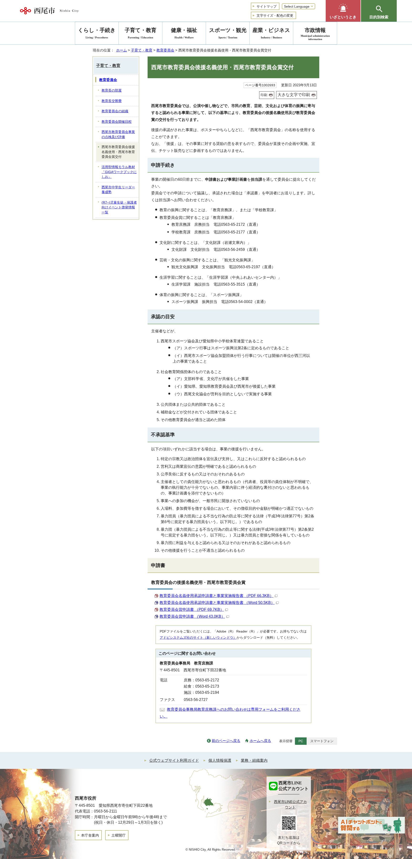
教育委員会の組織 (115, 111)
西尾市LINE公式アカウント (290, 804)
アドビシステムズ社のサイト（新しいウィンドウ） (198, 637)
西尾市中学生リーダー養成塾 (118, 189)
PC (301, 741)
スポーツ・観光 (228, 33)
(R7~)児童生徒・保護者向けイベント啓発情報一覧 (119, 207)
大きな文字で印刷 (294, 95)
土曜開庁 (118, 835)
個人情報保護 (219, 760)
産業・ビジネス (271, 33)
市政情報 (315, 34)
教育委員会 (165, 50)
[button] (343, 11)
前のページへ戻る (226, 741)
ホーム (121, 50)
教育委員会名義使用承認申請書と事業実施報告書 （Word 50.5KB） (217, 603)
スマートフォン (322, 741)
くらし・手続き (97, 33)
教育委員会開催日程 (117, 121)
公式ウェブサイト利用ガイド (174, 760)
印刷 (264, 95)
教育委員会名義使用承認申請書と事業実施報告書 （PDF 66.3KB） (216, 596)
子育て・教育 (141, 50)
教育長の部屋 (112, 90)
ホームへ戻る (260, 741)
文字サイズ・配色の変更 (275, 15)
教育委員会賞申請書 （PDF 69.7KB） (192, 609)
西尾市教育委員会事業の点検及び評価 (118, 134)
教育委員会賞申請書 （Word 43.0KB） (192, 616)
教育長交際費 (112, 101)
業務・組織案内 (254, 760)
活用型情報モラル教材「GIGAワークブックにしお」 (119, 172)
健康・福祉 (184, 33)
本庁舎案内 (90, 835)
